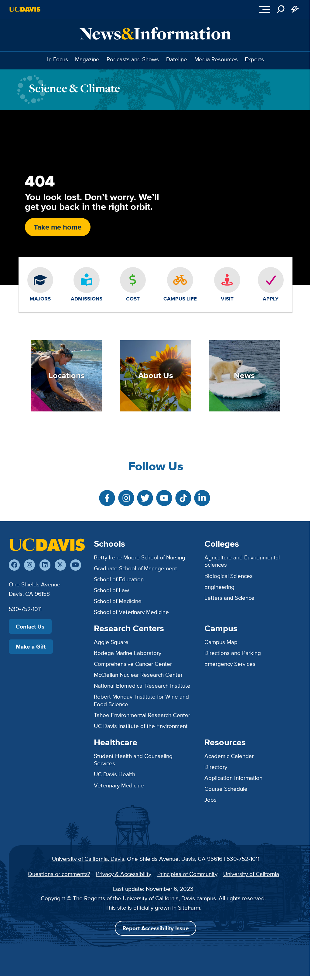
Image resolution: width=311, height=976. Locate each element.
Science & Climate (74, 88)
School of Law (111, 590)
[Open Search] (281, 9)
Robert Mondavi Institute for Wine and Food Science (141, 700)
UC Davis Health (114, 774)
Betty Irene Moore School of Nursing (139, 557)
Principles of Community (187, 874)
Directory (215, 767)
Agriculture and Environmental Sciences (242, 561)
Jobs (210, 799)
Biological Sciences (228, 576)
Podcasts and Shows (133, 59)
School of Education (119, 579)
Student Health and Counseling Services (133, 760)
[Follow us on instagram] (29, 564)
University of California (251, 874)
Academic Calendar (229, 756)
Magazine (87, 59)
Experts (254, 59)
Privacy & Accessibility (123, 874)
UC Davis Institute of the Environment (141, 726)
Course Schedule (226, 788)
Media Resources (216, 59)
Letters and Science (229, 597)
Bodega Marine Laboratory (127, 653)
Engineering (219, 586)
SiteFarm (189, 907)
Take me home (57, 227)
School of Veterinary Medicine (131, 612)
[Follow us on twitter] (60, 564)
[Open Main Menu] (265, 9)
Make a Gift (31, 646)
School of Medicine (118, 601)
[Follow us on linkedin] (44, 564)
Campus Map (221, 642)
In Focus (57, 59)
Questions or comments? (59, 874)
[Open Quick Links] (295, 9)
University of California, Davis (88, 858)
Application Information (233, 777)
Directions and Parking (232, 653)
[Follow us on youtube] (75, 564)
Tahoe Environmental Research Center (142, 715)
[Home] (47, 544)
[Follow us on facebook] (14, 564)
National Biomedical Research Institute (142, 685)
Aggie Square (111, 642)
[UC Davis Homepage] (25, 9)
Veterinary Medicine (119, 785)
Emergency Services (229, 663)
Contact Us (30, 626)
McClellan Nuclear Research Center (138, 674)
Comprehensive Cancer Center (133, 663)
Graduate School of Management (135, 568)
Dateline (176, 59)
